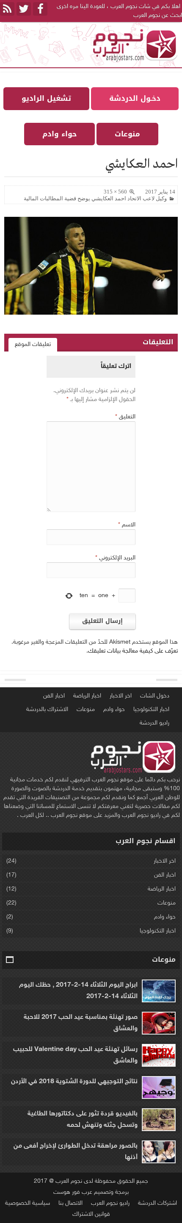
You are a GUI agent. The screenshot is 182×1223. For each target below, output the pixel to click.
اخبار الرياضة (87, 696)
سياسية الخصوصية (27, 1203)
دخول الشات (154, 696)
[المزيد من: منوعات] (10, 960)
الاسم (126, 524)
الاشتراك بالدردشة (47, 709)
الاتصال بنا (70, 1203)
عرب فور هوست (72, 1192)
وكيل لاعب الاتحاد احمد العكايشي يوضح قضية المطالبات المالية (95, 198)
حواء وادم (114, 709)
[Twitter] (24, 9)
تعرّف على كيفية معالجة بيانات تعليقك (133, 651)
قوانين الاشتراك (91, 1214)
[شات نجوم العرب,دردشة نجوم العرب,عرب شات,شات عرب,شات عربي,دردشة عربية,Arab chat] (133, 45)
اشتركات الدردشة (157, 1203)
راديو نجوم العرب (110, 1203)
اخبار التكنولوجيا (151, 709)
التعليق (125, 417)
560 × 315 (115, 191)
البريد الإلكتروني (115, 558)
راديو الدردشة (154, 723)
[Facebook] (40, 9)
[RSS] (7, 9)
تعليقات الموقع (33, 344)
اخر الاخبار (121, 696)
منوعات (86, 709)
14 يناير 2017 (160, 191)
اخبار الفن (54, 696)
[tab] (32, 344)
